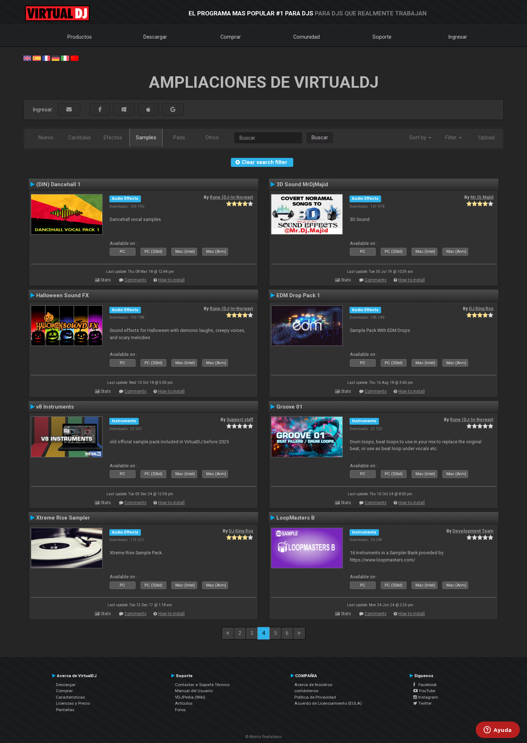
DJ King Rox (481, 308)
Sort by (418, 137)
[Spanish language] (37, 57)
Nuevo (45, 137)
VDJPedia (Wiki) (190, 697)
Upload (487, 137)
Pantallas (65, 709)
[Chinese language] (75, 57)
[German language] (56, 57)
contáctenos (306, 690)
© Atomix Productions (264, 736)
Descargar (155, 37)
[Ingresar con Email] (69, 109)
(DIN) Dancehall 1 (58, 184)
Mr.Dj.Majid (481, 197)
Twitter (424, 703)
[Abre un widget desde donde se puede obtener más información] (498, 730)
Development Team (472, 531)
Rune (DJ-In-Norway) (231, 197)
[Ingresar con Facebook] (100, 109)
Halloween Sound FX (62, 295)
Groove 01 (289, 407)
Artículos (184, 703)
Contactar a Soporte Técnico (202, 684)
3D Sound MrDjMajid (302, 184)
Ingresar (457, 37)
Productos (79, 37)
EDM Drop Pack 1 (298, 295)
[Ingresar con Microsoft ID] (124, 109)
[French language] (46, 57)
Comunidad (306, 37)
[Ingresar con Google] (173, 109)
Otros (212, 137)
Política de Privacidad (315, 697)
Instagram (427, 697)
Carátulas (79, 137)
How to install (171, 280)
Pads (179, 137)
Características (70, 697)
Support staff (240, 419)
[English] (27, 57)
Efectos (113, 137)
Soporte (381, 37)
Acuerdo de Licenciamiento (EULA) (328, 703)
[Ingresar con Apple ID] (148, 109)
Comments (135, 280)
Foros (180, 709)
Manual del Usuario (194, 690)
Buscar (320, 137)
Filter (451, 137)
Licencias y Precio (73, 703)
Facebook (426, 684)
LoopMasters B (295, 518)
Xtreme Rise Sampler (63, 518)
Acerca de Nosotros (313, 684)
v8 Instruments (55, 407)
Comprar (230, 37)
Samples (146, 137)
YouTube (426, 690)
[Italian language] (65, 57)
